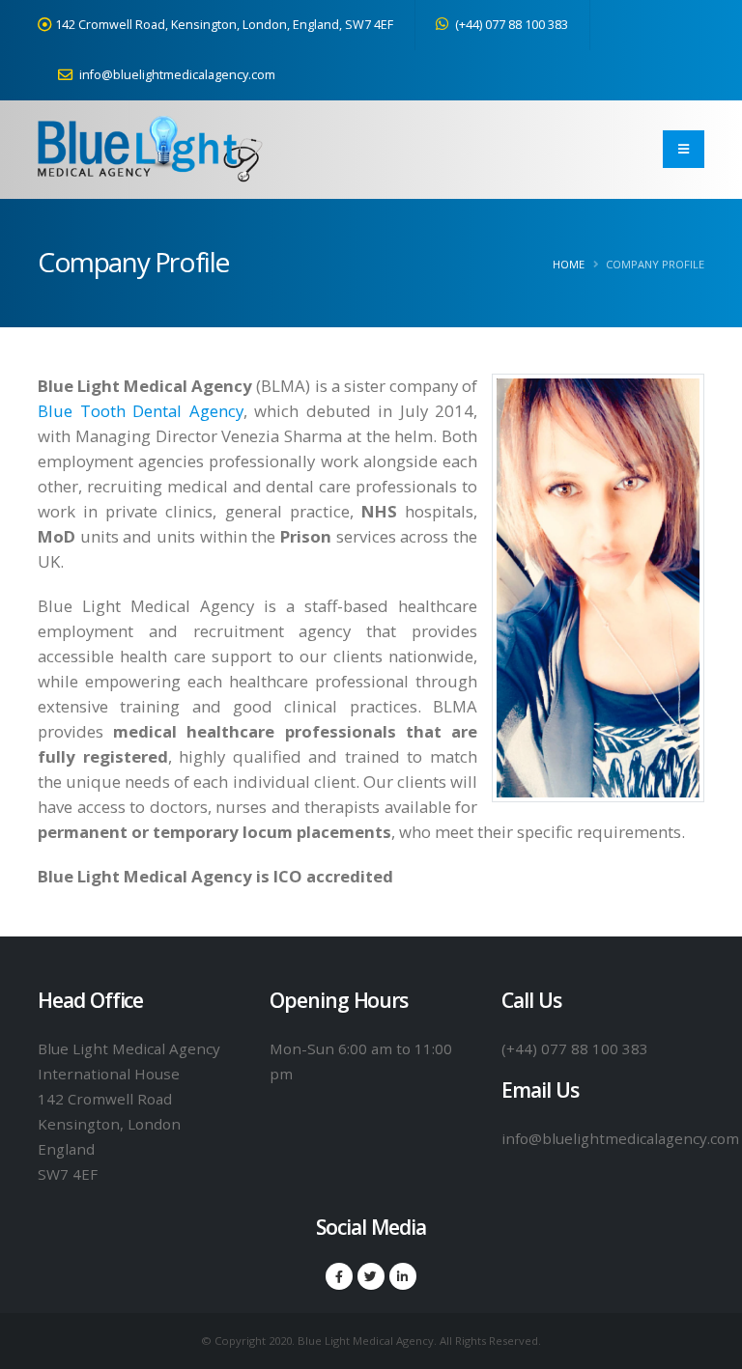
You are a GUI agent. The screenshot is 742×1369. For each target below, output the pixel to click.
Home (569, 264)
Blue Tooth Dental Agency (140, 411)
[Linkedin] (402, 1276)
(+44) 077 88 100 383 (510, 24)
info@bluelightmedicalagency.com (175, 75)
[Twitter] (371, 1276)
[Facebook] (339, 1276)
